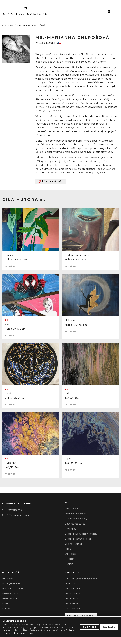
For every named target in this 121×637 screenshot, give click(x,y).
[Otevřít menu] (116, 11)
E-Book (6, 608)
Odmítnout (89, 627)
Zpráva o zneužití (73, 544)
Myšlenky (10, 462)
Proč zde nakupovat (12, 588)
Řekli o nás (70, 528)
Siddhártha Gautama (77, 255)
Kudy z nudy (71, 508)
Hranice (9, 255)
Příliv (68, 458)
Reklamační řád (10, 598)
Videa (68, 549)
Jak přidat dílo (72, 603)
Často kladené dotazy (76, 518)
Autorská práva (72, 588)
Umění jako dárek (11, 583)
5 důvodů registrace (75, 523)
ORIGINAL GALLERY (17, 503)
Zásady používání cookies (78, 539)
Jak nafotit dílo (72, 593)
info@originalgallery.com (17, 515)
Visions (8, 324)
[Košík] (109, 11)
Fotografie (70, 559)
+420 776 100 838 (13, 510)
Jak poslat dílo (72, 598)
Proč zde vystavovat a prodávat (81, 578)
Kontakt (69, 564)
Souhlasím (109, 627)
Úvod (4, 25)
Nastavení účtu (10, 593)
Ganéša (9, 393)
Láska (68, 393)
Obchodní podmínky (75, 513)
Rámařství (7, 578)
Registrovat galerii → (81, 616)
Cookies (30, 633)
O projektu (70, 554)
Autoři (13, 25)
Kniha (5, 603)
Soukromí (70, 583)
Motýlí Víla (71, 320)
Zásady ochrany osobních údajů (81, 533)
